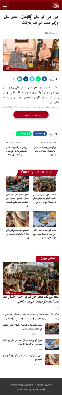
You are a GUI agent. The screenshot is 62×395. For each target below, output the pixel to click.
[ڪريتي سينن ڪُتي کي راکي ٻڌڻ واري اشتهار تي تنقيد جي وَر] (17, 219)
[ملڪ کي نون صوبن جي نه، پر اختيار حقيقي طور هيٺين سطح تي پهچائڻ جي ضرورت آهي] (44, 184)
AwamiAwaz (39, 389)
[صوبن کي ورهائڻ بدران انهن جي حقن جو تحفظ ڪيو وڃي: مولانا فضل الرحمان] (44, 219)
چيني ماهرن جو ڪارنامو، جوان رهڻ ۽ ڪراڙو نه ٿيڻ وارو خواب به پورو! (45, 151)
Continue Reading (31, 114)
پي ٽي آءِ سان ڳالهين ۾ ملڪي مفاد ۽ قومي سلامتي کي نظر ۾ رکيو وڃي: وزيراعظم (16, 151)
